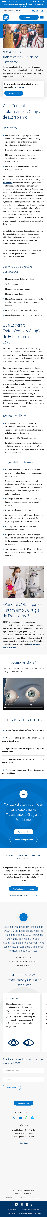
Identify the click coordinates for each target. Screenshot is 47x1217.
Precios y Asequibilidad (23, 839)
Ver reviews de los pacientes (22, 896)
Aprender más (12, 1047)
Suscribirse (11, 1087)
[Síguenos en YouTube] (16, 1204)
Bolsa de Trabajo (12, 1209)
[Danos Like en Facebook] (22, 1204)
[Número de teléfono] (14, 1118)
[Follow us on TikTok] (31, 1204)
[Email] (20, 1118)
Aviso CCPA (37, 1213)
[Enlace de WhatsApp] (26, 1118)
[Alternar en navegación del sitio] (42, 17)
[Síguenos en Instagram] (27, 1204)
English (35, 10)
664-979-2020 (19, 10)
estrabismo (7, 182)
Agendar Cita (29, 17)
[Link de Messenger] (32, 1118)
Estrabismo (19, 87)
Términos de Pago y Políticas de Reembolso (29, 1209)
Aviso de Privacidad (11, 1213)
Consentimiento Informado (25, 1213)
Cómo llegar (24, 1143)
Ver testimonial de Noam (23, 889)
